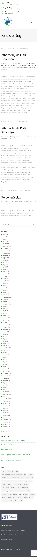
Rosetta (11, 215)
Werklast (16, 501)
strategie (8, 108)
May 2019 (5, 410)
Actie (17, 471)
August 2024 (6, 283)
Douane (10, 86)
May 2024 (5, 290)
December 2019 (7, 399)
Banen (27, 477)
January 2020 (6, 396)
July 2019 (5, 408)
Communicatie (5, 481)
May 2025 (5, 265)
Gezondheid (17, 91)
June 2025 (5, 262)
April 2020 (5, 389)
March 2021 (6, 366)
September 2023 (7, 304)
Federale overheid (18, 484)
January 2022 (6, 346)
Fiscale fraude (5, 487)
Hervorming (5, 491)
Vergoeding (14, 110)
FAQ (20, 86)
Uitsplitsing (29, 108)
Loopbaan (15, 491)
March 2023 (6, 315)
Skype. (3, 108)
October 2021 (6, 352)
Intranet (22, 93)
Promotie (13, 103)
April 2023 (5, 313)
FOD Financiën (20, 88)
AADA (18, 76)
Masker (30, 96)
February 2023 (7, 318)
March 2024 (6, 292)
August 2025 (6, 258)
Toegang (23, 108)
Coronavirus (27, 84)
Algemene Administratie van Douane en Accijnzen (14, 474)
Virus (10, 112)
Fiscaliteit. (9, 88)
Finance (14, 211)
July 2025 (5, 260)
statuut (9, 497)
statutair (15, 215)
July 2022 (5, 334)
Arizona (22, 477)
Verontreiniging (26, 110)
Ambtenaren (5, 477)
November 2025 (7, 251)
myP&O (28, 491)
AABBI (14, 76)
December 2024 (7, 276)
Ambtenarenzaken (14, 477)
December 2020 (7, 373)
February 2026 (7, 246)
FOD (14, 88)
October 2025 (6, 253)
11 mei (14, 146)
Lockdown (4, 96)
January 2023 (6, 320)
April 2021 (5, 364)
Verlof (19, 110)
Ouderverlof (26, 100)
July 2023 (5, 306)
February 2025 (7, 271)
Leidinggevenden (30, 93)
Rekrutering (4, 105)
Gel (12, 91)
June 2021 (5, 359)
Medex (9, 98)
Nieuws (5, 76)
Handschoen (28, 91)
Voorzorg (14, 112)
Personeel (11, 213)
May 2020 (5, 387)
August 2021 (6, 355)
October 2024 (6, 281)
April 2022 (5, 341)
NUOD (24, 98)
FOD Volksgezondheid (13, 160)
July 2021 (5, 357)
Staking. (4, 497)
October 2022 (6, 327)
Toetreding (22, 215)
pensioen (25, 494)
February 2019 (7, 415)
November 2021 (7, 350)
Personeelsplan (11, 197)
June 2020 (5, 385)
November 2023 (7, 299)
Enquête (10, 484)
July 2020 (5, 383)
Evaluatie (15, 86)
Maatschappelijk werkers (20, 96)
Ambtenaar (30, 474)
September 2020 (7, 380)
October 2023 (6, 302)
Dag (25, 481)
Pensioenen (32, 494)
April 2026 (5, 241)
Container (15, 84)
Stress (13, 108)
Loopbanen (22, 491)
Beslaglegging (20, 81)
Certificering (5, 84)
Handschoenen (5, 93)
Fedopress (25, 86)
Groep (22, 91)
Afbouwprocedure (6, 79)
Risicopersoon (16, 105)
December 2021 (7, 348)
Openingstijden (11, 100)
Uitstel (3, 110)
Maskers (3, 98)
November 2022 (7, 325)
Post (2, 103)
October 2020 (6, 378)
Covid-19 (11, 155)
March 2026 (6, 244)
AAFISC (22, 76)
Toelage (25, 497)
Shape (31, 105)
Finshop (3, 88)
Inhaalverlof (16, 93)
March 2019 (6, 413)
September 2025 (7, 255)
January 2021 (6, 371)
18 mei (17, 146)
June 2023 (5, 308)
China (10, 84)
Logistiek (10, 96)
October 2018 (6, 424)
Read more (4, 70)
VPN (19, 112)
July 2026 (5, 234)
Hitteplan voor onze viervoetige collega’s (12, 460)
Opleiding (19, 100)
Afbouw (33, 76)
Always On (10, 81)
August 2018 (6, 429)
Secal (27, 105)
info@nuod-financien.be (11, 4)
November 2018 (7, 422)
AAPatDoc (28, 76)
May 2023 (5, 311)
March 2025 (6, 269)
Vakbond (8, 110)
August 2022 (6, 332)
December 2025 (7, 248)
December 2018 (7, 420)
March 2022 (6, 343)
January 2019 (6, 417)
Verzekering (4, 112)
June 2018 (5, 431)
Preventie (7, 103)
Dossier (30, 481)
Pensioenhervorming (7, 449)
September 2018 (7, 426)
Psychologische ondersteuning (25, 103)
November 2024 (7, 278)
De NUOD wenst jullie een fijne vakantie (11, 445)
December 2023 (7, 297)
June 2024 (5, 288)
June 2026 (5, 237)
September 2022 (7, 329)
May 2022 (5, 339)
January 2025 (6, 274)
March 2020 (6, 392)
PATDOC (32, 100)
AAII (13, 471)
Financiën (31, 86)
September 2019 (7, 406)
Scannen (23, 105)
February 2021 (7, 369)
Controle (21, 84)
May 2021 (5, 362)
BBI (14, 81)
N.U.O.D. (19, 98)
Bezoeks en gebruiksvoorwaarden (10, 549)
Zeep (22, 112)
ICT (11, 93)
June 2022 (5, 336)
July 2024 (5, 285)
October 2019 (6, 403)
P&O (7, 213)
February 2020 (7, 394)
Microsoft (14, 98)
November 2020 (7, 376)
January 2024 (6, 295)
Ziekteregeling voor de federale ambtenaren (13, 440)
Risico (10, 105)
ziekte (25, 112)
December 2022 (7, 322)
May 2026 (5, 239)
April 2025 (5, 267)
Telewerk (17, 108)
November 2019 (7, 401)
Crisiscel (5, 86)
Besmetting (27, 81)
